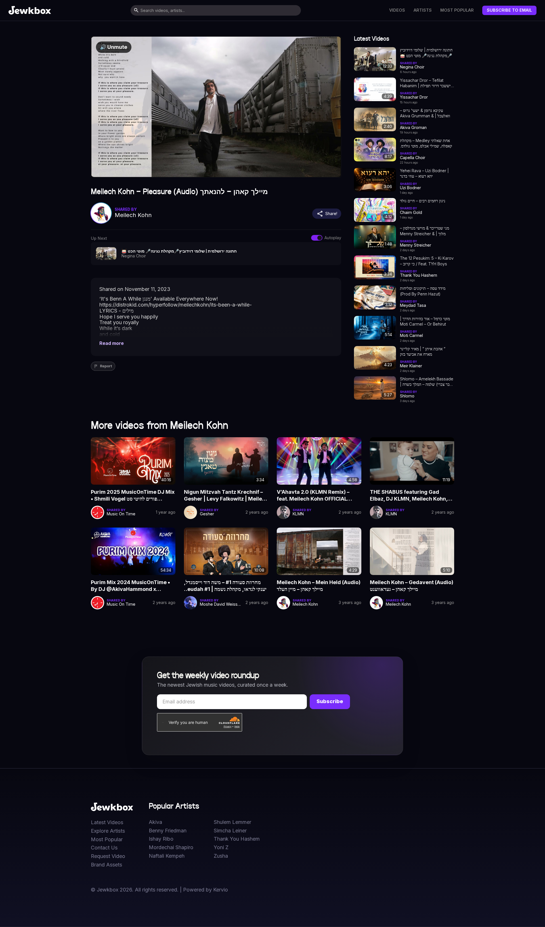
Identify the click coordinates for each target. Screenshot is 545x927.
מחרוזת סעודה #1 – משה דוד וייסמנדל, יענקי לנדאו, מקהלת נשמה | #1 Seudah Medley (225, 586)
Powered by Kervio (205, 890)
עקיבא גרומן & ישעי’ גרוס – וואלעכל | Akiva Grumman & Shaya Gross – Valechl (425, 113)
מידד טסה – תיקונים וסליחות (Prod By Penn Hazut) (422, 291)
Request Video (108, 856)
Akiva (155, 822)
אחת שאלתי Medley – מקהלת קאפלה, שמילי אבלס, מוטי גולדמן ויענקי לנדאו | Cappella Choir (426, 143)
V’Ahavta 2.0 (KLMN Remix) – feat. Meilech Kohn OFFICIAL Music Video (313, 496)
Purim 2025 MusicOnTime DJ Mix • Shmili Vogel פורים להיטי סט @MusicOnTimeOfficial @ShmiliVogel (133, 496)
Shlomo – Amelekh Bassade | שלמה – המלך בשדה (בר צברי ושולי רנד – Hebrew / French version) (426, 381)
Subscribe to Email (509, 10)
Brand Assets (106, 865)
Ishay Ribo (161, 839)
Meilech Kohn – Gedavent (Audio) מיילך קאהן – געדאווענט (411, 585)
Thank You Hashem (237, 839)
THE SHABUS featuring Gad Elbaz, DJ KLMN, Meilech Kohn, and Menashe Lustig (408, 496)
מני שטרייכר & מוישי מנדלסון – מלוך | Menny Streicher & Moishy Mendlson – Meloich (426, 231)
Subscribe (329, 701)
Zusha (221, 856)
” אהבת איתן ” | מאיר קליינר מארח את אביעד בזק (422, 351)
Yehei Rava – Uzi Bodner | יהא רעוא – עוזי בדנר (424, 173)
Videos (397, 10)
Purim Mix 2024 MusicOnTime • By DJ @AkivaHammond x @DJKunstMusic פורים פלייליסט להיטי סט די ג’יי (130, 586)
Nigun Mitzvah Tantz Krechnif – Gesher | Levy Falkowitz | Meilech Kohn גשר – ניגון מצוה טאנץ (226, 496)
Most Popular (457, 10)
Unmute (113, 47)
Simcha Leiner (230, 831)
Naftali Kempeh (167, 856)
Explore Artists (108, 831)
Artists (423, 10)
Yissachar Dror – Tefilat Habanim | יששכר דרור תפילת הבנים (425, 83)
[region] (216, 106)
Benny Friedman (167, 831)
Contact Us (104, 848)
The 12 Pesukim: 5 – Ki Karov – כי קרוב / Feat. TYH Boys (427, 261)
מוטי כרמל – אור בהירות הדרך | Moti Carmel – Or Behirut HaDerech (425, 321)
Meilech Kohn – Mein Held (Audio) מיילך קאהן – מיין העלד (318, 585)
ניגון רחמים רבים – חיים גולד (422, 200)
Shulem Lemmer (232, 822)
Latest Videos (107, 822)
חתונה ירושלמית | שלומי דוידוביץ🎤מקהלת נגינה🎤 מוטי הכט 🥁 (426, 52)
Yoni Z (221, 847)
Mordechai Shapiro (171, 847)
